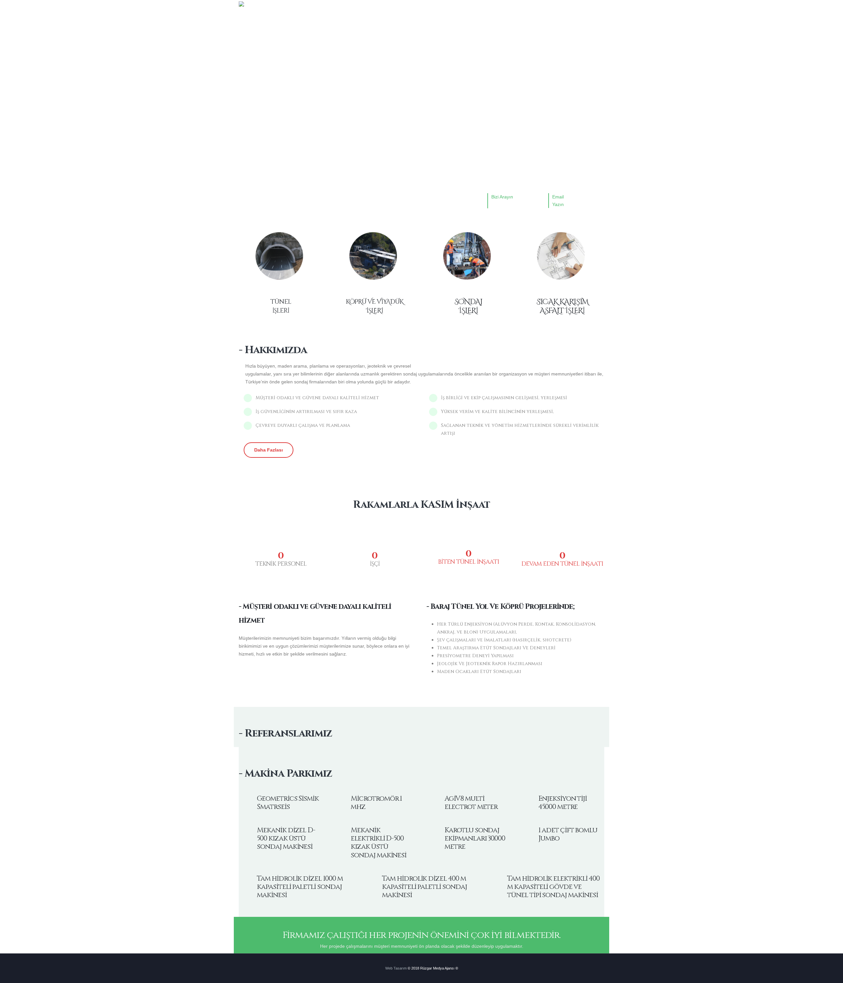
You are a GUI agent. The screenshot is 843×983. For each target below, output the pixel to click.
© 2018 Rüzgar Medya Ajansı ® (433, 968)
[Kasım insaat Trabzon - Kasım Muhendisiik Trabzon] (252, 8)
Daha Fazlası (268, 450)
